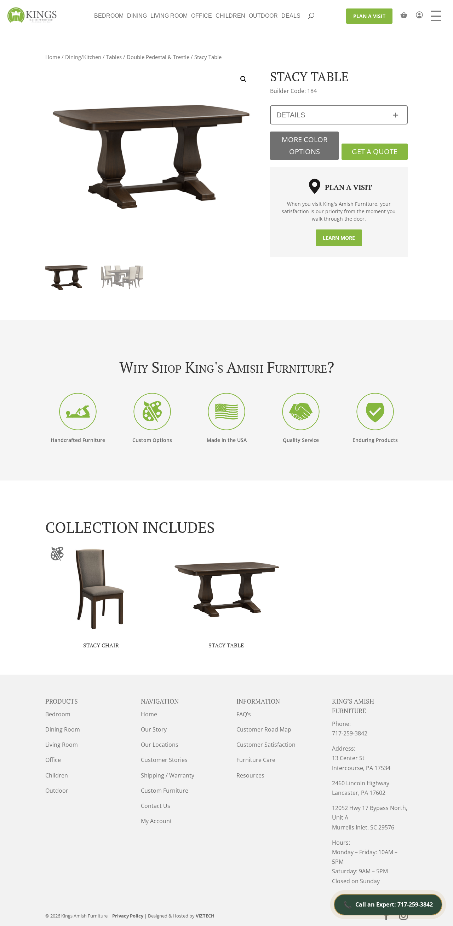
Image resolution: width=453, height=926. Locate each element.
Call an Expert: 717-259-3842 (388, 904)
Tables (114, 56)
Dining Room (62, 729)
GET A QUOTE (374, 151)
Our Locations (159, 745)
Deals (290, 16)
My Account (156, 821)
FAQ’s (243, 714)
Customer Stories (164, 760)
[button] (243, 79)
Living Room (169, 16)
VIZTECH (205, 916)
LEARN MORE (339, 237)
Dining (137, 16)
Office (201, 16)
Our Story (154, 729)
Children (230, 16)
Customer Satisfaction (266, 745)
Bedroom (109, 16)
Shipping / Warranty (167, 775)
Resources (250, 775)
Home (52, 56)
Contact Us (155, 806)
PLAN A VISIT (369, 16)
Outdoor (263, 16)
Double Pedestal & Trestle (158, 56)
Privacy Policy (127, 916)
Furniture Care (255, 760)
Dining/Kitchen (83, 56)
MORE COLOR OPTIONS (304, 145)
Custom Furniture (164, 790)
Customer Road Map (263, 729)
